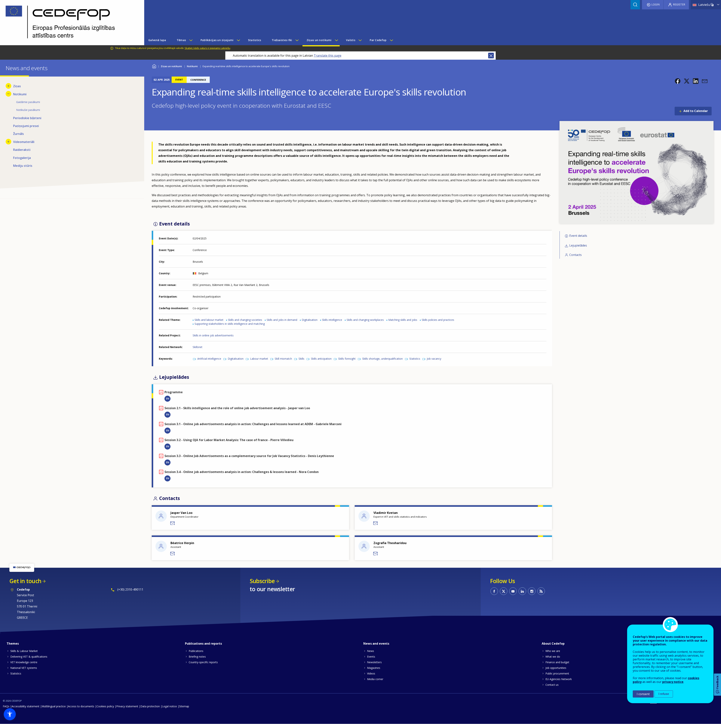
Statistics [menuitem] (254, 40)
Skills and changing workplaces (365, 320)
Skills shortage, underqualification (382, 358)
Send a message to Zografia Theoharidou (376, 553)
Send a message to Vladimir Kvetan (376, 523)
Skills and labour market (209, 320)
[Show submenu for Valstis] (360, 40)
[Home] (69, 22)
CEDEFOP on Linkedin (522, 591)
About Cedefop (553, 643)
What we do (552, 656)
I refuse (663, 693)
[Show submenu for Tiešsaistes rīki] (296, 40)
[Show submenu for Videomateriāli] (8, 141)
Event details (578, 236)
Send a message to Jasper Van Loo (173, 523)
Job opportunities (555, 668)
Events (371, 656)
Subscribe (262, 581)
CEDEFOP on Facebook (494, 591)
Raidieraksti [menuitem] (21, 150)
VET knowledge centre (23, 662)
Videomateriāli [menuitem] (23, 142)
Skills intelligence (332, 320)
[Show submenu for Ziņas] (8, 86)
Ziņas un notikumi (171, 66)
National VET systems (23, 668)
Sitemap (184, 706)
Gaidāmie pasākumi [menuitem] (28, 102)
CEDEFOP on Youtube (513, 591)
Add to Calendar (695, 111)
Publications (196, 651)
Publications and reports (203, 643)
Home (154, 65)
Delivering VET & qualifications (28, 656)
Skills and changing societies (245, 320)
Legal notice (169, 706)
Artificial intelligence (209, 358)
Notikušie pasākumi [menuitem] (28, 110)
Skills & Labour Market (24, 651)
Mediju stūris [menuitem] (22, 166)
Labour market (259, 358)
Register (679, 4)
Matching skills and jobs (402, 320)
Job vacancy (434, 358)
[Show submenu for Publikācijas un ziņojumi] (238, 40)
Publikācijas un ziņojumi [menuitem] (217, 40)
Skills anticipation (321, 358)
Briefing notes (197, 656)
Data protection (150, 706)
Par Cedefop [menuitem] (378, 40)
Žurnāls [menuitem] (18, 134)
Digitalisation (310, 320)
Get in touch (25, 581)
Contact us (552, 684)
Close (491, 55)
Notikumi (192, 66)
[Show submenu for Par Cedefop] (391, 40)
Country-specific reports (203, 662)
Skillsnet (197, 347)
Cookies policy (105, 706)
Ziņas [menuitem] (17, 86)
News (370, 651)
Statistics (414, 358)
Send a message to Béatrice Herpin (173, 553)
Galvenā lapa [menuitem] (157, 40)
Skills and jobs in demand (282, 320)
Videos (371, 673)
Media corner (375, 679)
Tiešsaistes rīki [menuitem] (282, 40)
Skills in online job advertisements (213, 335)
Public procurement (557, 673)
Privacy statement (127, 706)
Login (655, 4)
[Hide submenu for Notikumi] (8, 94)
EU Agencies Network (558, 679)
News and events (376, 643)
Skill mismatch (283, 358)
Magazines (373, 668)
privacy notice (672, 682)
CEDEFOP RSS (541, 591)
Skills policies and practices (438, 320)
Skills (301, 358)
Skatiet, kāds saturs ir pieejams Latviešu (207, 48)
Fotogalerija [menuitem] (22, 158)
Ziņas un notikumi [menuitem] (319, 40)
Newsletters (374, 662)
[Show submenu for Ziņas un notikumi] (336, 40)
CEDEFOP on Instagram (531, 591)
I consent (643, 694)
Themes (13, 643)
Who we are (552, 651)
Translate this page (327, 55)
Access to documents (81, 706)
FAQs (6, 706)
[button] (677, 81)
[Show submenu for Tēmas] (190, 40)
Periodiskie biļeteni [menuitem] (27, 118)
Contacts (575, 255)
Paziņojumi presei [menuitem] (26, 126)
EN (167, 398)
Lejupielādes (578, 246)
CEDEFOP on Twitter (503, 591)
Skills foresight (347, 358)
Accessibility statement (25, 706)
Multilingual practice (54, 706)
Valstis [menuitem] (350, 40)
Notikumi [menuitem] (19, 94)
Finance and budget (557, 662)
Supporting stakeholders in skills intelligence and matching (230, 324)
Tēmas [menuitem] (181, 40)
